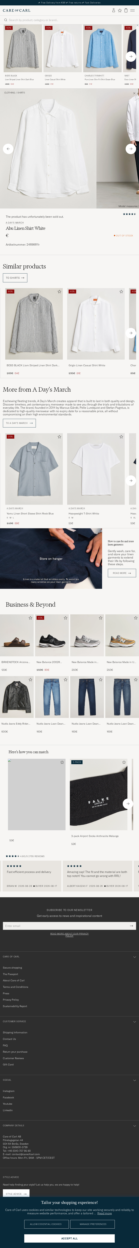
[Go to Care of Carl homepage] (16, 10)
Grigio (48, 76)
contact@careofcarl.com (26, 1154)
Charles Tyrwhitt (94, 76)
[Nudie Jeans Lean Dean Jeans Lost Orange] (52, 720)
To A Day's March (17, 423)
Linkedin (8, 1110)
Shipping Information (15, 1032)
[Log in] (113, 10)
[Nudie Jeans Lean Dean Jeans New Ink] (87, 720)
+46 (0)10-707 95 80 (19, 1150)
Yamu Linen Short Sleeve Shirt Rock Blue (30, 513)
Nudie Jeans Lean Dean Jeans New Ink (85, 724)
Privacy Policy (11, 999)
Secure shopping (12, 967)
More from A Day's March (37, 389)
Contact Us (9, 1039)
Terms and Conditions (15, 987)
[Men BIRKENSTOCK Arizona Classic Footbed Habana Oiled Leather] (17, 635)
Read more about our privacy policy (69, 935)
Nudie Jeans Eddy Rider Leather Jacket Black (14, 724)
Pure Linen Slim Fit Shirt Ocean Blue (100, 79)
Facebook (8, 1097)
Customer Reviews (13, 1058)
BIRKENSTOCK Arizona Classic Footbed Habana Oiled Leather (15, 662)
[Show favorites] (120, 10)
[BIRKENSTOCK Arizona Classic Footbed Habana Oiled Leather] (17, 658)
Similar (24, 266)
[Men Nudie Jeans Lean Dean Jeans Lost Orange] (52, 697)
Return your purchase (15, 1051)
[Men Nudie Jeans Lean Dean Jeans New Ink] (87, 697)
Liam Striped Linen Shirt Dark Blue (19, 79)
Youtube (7, 1103)
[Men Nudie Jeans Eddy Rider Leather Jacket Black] (17, 697)
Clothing (9, 92)
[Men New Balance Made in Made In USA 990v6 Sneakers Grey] (87, 635)
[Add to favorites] (59, 292)
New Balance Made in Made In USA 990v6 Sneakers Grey (84, 662)
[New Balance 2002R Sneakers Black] (52, 658)
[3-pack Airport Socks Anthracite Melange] (98, 832)
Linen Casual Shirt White (55, 79)
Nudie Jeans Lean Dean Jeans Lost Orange (50, 724)
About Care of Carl (14, 980)
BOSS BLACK (11, 76)
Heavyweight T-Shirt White (84, 513)
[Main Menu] (132, 10)
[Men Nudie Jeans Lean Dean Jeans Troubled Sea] (122, 697)
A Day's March (15, 222)
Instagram (8, 1091)
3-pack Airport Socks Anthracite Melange (95, 836)
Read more (120, 573)
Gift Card (8, 1064)
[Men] (37, 794)
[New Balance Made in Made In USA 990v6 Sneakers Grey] (87, 658)
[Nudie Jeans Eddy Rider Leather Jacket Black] (17, 720)
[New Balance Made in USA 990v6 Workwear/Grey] (122, 658)
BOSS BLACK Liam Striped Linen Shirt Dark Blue (32, 365)
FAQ (5, 1045)
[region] (69, 876)
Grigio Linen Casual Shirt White (87, 365)
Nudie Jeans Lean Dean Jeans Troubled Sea (120, 724)
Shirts (21, 92)
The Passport (10, 974)
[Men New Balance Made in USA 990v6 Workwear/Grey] (122, 635)
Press (6, 993)
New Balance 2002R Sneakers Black (48, 662)
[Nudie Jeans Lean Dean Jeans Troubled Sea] (122, 720)
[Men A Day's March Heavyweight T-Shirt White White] (96, 469)
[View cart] (126, 10)
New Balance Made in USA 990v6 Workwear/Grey (122, 662)
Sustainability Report (15, 1006)
